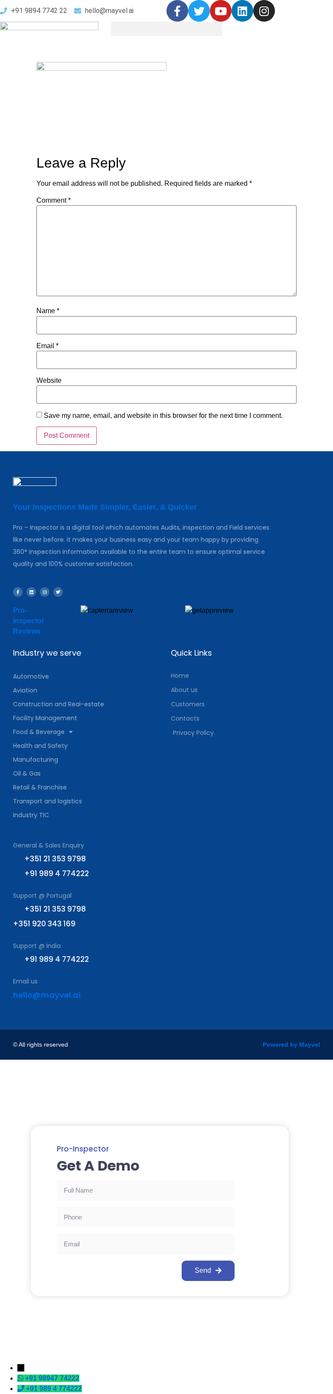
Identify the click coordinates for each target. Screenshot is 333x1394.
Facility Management (45, 718)
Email (47, 346)
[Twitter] (199, 11)
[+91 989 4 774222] (21, 1388)
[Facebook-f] (177, 11)
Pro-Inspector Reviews (28, 621)
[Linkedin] (242, 11)
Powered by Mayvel (291, 1044)
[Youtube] (221, 11)
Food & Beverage (39, 732)
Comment (53, 200)
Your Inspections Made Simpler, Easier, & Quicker (105, 507)
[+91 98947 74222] (21, 1378)
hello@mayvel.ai (47, 995)
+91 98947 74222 (52, 1378)
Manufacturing (35, 759)
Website (49, 380)
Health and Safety (40, 745)
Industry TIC (31, 815)
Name (47, 310)
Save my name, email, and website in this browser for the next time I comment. (163, 415)
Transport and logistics (47, 801)
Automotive (31, 676)
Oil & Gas (27, 773)
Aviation (25, 690)
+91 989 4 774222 (54, 1388)
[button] (166, 29)
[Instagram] (264, 11)
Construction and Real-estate (58, 704)
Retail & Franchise (40, 787)
